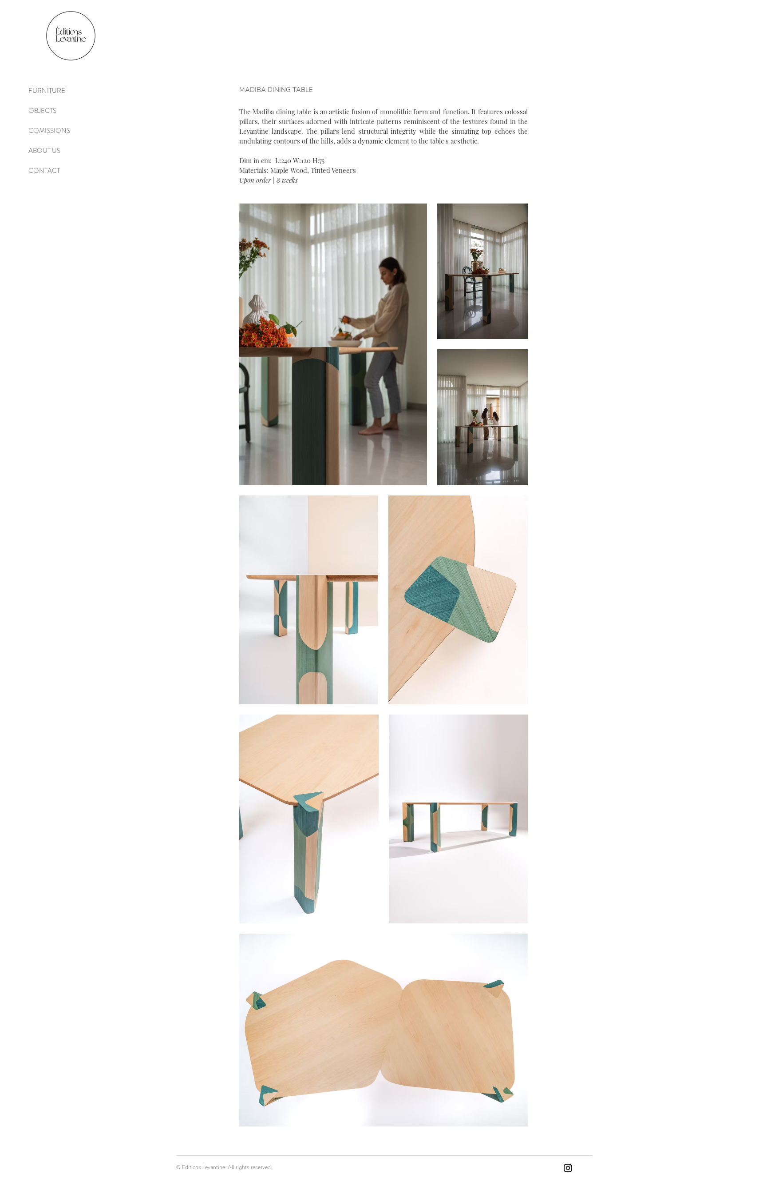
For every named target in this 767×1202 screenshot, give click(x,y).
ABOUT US (44, 151)
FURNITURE (46, 91)
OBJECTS (42, 111)
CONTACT (44, 171)
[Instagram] (567, 1168)
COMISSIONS (49, 131)
